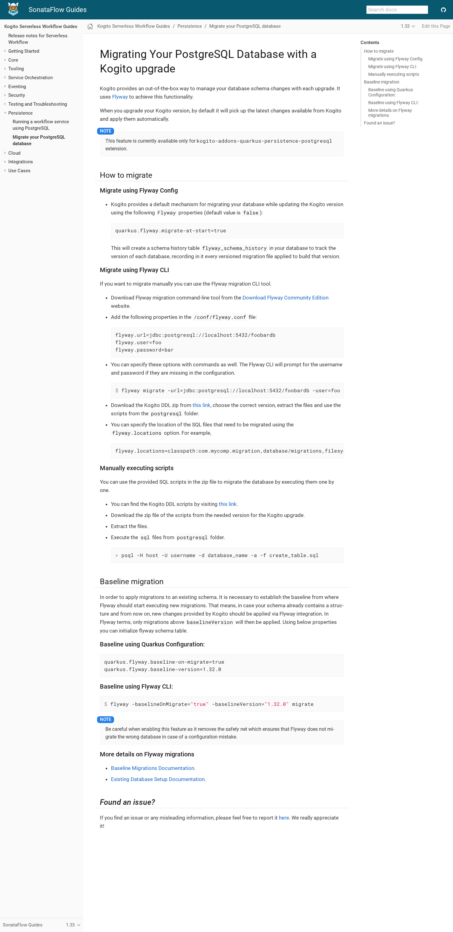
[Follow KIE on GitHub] (443, 10)
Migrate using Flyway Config (395, 58)
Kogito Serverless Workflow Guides (40, 26)
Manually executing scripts (393, 74)
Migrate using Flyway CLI (392, 66)
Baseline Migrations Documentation (152, 768)
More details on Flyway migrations (390, 113)
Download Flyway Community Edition (286, 298)
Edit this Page (436, 26)
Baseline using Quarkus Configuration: (390, 92)
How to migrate (379, 51)
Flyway (120, 97)
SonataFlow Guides (58, 10)
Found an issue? (379, 122)
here (284, 818)
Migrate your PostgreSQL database (245, 26)
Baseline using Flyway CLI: (393, 102)
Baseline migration (381, 81)
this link (201, 405)
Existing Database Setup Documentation (158, 779)
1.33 (405, 26)
